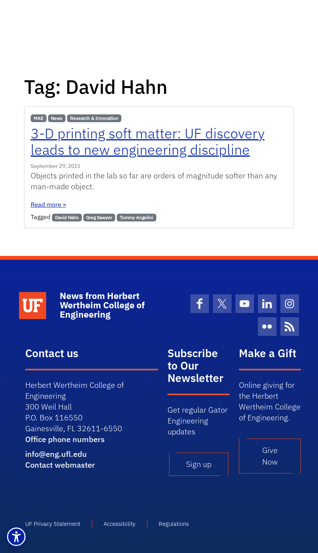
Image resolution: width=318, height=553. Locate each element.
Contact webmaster (60, 465)
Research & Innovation (94, 118)
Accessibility (119, 523)
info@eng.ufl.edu (56, 454)
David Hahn (67, 217)
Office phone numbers (65, 439)
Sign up (198, 464)
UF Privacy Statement (52, 523)
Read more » (48, 204)
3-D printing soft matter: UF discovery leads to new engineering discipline (147, 141)
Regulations (174, 523)
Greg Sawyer (99, 217)
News (56, 118)
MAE (38, 118)
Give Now (270, 456)
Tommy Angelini (136, 217)
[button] (16, 537)
